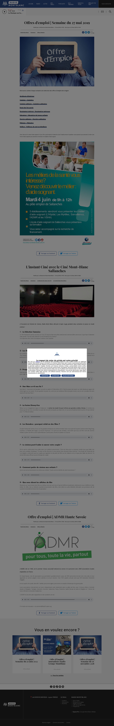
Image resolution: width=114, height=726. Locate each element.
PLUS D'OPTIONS (68, 375)
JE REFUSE (55, 375)
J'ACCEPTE (44, 375)
